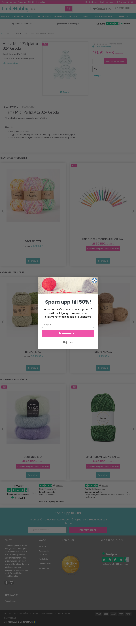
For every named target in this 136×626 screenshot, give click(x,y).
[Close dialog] (94, 280)
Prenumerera (68, 333)
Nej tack (68, 342)
